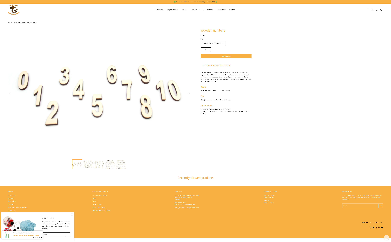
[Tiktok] (376, 227)
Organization (172, 10)
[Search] (372, 9)
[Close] (71, 214)
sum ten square (206, 81)
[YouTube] (382, 227)
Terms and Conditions (99, 195)
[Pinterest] (379, 227)
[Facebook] (373, 227)
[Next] (188, 93)
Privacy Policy (97, 204)
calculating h (18, 22)
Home (10, 22)
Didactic (159, 10)
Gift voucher (221, 10)
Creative (194, 10)
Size (202, 39)
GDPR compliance (98, 207)
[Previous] (10, 93)
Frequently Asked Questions (17, 207)
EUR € (376, 222)
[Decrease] (202, 49)
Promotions (12, 201)
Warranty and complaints (101, 210)
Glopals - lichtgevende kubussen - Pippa (26, 235)
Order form (12, 210)
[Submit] (380, 206)
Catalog (10, 198)
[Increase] (209, 49)
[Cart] (381, 9)
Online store (12, 195)
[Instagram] (370, 227)
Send (94, 198)
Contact (232, 10)
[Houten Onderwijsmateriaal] (13, 10)
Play (183, 10)
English (365, 222)
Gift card (11, 204)
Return (94, 201)
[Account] (367, 9)
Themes (210, 10)
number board (240, 79)
